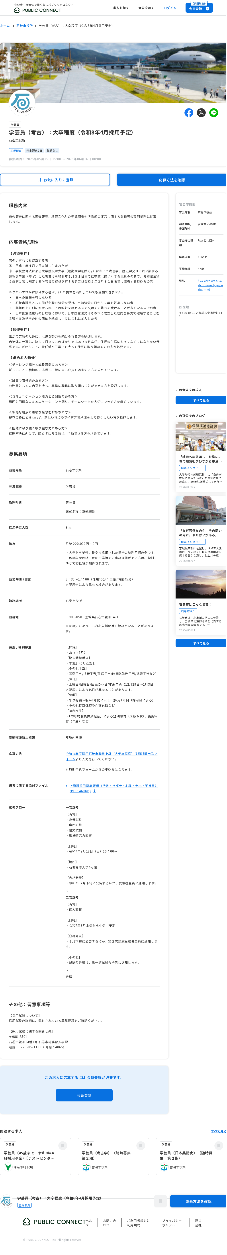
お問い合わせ (109, 1222)
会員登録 (84, 1095)
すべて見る (201, 400)
